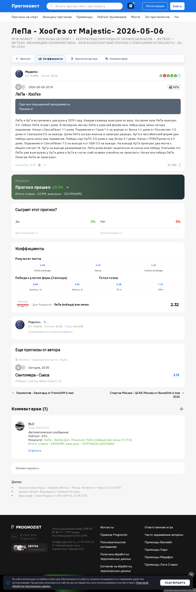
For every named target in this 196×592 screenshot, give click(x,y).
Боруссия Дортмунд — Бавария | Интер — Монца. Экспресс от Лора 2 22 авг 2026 (70, 487)
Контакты (107, 527)
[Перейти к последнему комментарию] (182, 408)
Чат (176, 17)
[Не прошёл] (164, 75)
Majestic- (34, 322)
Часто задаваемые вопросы (164, 535)
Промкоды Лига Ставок (161, 564)
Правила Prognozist (113, 535)
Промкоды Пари (156, 549)
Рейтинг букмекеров (112, 17)
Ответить (34, 450)
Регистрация (155, 6)
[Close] (191, 575)
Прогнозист (25, 6)
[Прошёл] (168, 75)
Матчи (135, 17)
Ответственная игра (159, 527)
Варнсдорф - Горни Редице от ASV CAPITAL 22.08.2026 (53, 495)
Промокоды (84, 17)
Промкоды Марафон (159, 557)
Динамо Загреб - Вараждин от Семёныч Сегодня (49, 491)
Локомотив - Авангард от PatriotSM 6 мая (44, 393)
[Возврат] (161, 75)
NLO (31, 424)
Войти (177, 6)
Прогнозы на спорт (24, 17)
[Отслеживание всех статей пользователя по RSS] (45, 322)
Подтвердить (175, 582)
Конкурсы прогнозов (57, 17)
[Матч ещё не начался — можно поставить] (179, 75)
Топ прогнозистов (157, 17)
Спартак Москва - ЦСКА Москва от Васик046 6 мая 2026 (145, 394)
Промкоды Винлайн (158, 542)
